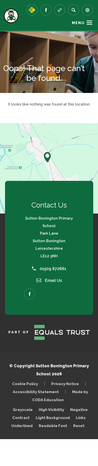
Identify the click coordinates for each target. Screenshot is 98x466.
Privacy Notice (65, 384)
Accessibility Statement (36, 392)
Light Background (53, 418)
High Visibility (51, 409)
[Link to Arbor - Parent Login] (32, 10)
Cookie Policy (25, 384)
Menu (78, 23)
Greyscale (23, 409)
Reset (78, 426)
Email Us (53, 280)
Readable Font (53, 426)
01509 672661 (52, 268)
